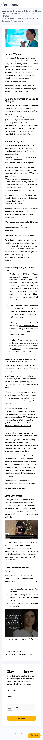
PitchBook (16, 348)
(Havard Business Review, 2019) (18, 425)
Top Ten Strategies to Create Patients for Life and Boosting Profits (23, 597)
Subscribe (21, 718)
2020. (29, 351)
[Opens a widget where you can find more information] (34, 736)
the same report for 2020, (28, 326)
